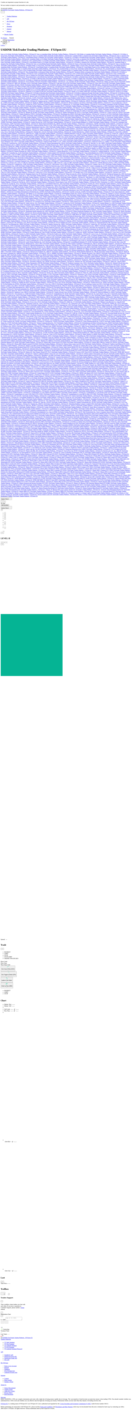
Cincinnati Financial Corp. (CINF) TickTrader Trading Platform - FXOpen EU (36, 161)
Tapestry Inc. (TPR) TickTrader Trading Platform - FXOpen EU (73, 306)
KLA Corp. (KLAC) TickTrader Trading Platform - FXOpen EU (99, 230)
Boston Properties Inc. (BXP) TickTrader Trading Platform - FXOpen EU (35, 151)
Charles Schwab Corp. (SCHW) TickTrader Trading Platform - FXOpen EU (76, 292)
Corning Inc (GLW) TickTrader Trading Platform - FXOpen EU (81, 203)
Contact (6, 1378)
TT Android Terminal (10, 1345)
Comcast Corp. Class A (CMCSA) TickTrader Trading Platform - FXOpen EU (30, 162)
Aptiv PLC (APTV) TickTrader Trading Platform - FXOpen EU (110, 138)
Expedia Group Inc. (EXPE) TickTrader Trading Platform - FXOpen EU (90, 191)
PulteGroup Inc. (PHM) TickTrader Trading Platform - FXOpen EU (48, 276)
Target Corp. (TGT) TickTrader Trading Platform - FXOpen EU (37, 305)
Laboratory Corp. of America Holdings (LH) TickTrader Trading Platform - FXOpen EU (106, 235)
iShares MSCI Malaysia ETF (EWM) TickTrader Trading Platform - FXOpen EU (31, 472)
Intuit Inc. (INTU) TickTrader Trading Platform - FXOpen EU (84, 221)
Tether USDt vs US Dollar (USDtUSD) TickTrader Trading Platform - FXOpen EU (66, 365)
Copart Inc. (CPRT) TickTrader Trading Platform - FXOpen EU (103, 169)
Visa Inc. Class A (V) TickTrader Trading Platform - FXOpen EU (81, 318)
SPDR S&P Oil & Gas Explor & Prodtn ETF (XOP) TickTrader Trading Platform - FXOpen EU (79, 350)
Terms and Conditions (46, 1407)
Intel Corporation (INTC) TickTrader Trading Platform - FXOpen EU (70, 106)
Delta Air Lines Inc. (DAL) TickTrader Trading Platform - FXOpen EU (86, 174)
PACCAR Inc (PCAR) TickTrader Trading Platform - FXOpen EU (106, 271)
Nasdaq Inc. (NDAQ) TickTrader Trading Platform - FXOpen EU (100, 260)
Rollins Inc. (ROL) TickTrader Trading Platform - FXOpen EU (77, 289)
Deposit (6, 1367)
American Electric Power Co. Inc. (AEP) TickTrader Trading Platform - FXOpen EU (57, 125)
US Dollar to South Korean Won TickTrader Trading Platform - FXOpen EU (51, 94)
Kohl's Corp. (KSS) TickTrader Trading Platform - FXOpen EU (72, 234)
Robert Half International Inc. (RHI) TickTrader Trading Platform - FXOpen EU (31, 287)
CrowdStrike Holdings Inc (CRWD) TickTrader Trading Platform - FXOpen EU (42, 397)
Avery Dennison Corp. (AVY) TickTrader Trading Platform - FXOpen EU (22, 141)
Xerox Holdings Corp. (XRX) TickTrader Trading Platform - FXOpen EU (104, 331)
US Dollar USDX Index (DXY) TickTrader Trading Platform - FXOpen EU (60, 366)
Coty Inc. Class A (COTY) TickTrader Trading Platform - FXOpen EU (106, 167)
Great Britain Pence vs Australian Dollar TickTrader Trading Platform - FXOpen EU (84, 420)
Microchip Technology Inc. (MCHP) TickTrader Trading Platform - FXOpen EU (53, 247)
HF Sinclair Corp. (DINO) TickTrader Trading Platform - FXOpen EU (84, 209)
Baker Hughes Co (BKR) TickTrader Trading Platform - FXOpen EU (102, 334)
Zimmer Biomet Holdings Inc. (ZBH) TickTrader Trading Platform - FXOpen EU (96, 332)
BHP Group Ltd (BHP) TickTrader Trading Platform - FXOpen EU (33, 418)
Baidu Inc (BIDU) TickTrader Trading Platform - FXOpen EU (50, 102)
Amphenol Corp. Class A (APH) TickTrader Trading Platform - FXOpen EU (70, 138)
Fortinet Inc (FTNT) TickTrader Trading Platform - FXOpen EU (44, 104)
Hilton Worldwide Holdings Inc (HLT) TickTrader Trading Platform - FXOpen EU (96, 211)
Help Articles (8, 1380)
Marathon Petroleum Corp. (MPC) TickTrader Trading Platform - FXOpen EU (94, 255)
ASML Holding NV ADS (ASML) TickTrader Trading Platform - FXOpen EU (107, 363)
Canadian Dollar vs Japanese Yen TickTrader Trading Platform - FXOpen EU (94, 55)
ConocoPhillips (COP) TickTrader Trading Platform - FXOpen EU (22, 167)
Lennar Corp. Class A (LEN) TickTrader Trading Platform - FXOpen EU (59, 235)
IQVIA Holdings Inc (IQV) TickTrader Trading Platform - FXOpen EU (76, 222)
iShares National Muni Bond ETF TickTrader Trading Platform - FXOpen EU (105, 488)
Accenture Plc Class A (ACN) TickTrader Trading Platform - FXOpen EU (100, 120)
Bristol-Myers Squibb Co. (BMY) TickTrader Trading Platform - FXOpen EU (105, 148)
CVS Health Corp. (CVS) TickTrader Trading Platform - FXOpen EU (92, 172)
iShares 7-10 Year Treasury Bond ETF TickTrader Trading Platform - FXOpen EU (101, 494)
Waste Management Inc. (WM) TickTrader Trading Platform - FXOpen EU (29, 328)
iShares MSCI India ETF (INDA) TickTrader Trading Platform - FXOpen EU (105, 383)
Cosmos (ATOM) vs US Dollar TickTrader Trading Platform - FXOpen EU (84, 378)
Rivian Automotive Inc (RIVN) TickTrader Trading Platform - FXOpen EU (100, 362)
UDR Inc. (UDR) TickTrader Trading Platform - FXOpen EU (89, 313)
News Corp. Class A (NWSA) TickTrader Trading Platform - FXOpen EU (40, 268)
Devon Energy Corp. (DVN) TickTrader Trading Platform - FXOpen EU (76, 182)
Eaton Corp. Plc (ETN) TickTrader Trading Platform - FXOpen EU (96, 188)
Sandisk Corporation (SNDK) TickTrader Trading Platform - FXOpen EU (77, 425)
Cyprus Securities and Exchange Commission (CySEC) (75, 1404)
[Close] (2, 1301)
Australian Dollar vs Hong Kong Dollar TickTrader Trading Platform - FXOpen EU (49, 386)
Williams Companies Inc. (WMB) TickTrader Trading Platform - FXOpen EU (73, 328)
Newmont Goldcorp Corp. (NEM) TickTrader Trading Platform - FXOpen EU (52, 261)
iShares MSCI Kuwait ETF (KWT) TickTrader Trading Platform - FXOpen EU (23, 470)
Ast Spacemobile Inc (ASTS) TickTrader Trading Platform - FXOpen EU (40, 452)
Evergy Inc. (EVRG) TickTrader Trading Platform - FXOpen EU (44, 190)
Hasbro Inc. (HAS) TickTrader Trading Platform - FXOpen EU (48, 208)
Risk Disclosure (8, 1394)
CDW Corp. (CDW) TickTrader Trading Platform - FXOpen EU (69, 156)
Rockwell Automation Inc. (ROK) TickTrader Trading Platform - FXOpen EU (36, 289)
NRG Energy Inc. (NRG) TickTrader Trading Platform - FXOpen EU (50, 264)
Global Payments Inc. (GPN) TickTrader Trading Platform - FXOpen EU (70, 204)
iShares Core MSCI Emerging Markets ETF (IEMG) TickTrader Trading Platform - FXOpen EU (53, 345)
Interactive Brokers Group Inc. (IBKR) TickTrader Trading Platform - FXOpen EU (98, 99)
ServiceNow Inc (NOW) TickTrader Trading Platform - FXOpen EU (83, 451)
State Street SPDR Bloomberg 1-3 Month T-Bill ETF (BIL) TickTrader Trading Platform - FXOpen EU (37, 430)
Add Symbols (4, 505)
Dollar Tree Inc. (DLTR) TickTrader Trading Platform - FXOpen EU (59, 179)
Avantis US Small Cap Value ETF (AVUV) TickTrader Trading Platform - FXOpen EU (96, 442)
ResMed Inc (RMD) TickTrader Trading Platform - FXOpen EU (26, 117)
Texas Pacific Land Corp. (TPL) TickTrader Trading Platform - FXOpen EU (75, 418)
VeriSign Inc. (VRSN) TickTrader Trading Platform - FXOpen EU (64, 321)
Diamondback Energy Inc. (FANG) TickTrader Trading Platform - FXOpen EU (84, 193)
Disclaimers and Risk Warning (64, 1407)
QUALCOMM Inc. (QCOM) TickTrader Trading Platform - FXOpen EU (102, 107)
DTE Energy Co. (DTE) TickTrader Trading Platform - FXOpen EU (88, 180)
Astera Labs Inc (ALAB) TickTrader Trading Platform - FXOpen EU (45, 449)
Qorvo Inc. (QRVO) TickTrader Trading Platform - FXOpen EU (63, 284)
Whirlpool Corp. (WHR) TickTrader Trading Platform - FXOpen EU (61, 326)
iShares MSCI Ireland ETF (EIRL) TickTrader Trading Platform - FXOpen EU (62, 468)
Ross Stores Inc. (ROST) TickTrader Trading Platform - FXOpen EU (28, 290)
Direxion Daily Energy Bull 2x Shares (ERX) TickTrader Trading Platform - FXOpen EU (39, 389)
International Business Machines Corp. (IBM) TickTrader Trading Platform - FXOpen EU (82, 217)
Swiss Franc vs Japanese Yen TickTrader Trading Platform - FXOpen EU (93, 59)
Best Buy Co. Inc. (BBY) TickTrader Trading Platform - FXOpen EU (110, 143)
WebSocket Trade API (10, 1358)
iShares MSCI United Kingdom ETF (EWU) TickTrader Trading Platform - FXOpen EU (33, 465)
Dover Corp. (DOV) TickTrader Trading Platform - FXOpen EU (97, 179)
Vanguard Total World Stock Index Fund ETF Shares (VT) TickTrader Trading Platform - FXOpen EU (43, 438)
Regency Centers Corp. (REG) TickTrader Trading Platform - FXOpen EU (22, 285)
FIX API (6, 1360)
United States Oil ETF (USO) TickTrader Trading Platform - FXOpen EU (58, 373)
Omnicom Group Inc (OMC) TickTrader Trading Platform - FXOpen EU (29, 269)
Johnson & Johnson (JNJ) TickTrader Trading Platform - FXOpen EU (28, 229)
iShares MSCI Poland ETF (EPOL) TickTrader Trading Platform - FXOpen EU (106, 454)
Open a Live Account (10, 1366)
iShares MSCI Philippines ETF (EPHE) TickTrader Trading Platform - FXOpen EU (99, 475)
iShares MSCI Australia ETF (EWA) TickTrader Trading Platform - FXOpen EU (69, 470)
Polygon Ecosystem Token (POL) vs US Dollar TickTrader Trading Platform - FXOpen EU (79, 376)
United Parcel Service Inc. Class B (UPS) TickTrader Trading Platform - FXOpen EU (91, 316)
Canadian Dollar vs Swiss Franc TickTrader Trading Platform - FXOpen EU (91, 65)
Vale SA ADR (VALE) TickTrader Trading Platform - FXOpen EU (22, 355)
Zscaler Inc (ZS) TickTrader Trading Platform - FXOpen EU (82, 397)
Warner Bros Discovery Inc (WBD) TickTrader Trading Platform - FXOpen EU (61, 363)
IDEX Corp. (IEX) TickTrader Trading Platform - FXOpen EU (88, 219)
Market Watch (5, 499)
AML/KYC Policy (9, 1391)
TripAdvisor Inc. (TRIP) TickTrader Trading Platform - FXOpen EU (111, 306)
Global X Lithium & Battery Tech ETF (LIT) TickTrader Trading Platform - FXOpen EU (58, 353)
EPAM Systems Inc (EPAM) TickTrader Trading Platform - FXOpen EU (101, 339)
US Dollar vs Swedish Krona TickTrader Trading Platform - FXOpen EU (93, 57)
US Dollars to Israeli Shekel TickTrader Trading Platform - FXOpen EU (89, 370)
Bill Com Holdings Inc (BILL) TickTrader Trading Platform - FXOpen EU (29, 399)
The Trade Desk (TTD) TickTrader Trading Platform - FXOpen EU (65, 400)
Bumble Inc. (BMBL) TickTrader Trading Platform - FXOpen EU (103, 400)
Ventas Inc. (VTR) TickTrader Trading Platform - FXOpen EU (18, 323)
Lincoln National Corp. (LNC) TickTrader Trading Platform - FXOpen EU (90, 238)
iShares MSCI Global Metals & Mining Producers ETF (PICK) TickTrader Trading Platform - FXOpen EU (67, 441)
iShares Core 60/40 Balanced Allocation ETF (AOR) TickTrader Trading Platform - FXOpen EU (57, 436)
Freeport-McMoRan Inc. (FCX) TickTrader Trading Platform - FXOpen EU (36, 195)
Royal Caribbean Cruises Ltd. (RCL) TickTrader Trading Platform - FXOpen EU (105, 284)
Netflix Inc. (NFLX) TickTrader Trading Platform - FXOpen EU (97, 101)
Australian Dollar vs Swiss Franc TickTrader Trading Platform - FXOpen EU (47, 65)
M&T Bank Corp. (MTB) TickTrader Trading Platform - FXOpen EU (45, 258)
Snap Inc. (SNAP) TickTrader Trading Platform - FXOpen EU (58, 402)
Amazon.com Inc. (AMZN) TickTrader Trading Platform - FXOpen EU (58, 101)
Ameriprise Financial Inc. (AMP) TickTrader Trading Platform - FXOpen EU (41, 135)
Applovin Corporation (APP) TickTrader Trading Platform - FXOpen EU (35, 425)
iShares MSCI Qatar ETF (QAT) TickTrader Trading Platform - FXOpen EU (36, 473)
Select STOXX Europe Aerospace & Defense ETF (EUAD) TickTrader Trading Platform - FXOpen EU (84, 439)
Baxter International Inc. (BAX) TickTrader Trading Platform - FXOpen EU (68, 143)
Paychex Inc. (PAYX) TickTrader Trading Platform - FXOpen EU (67, 271)
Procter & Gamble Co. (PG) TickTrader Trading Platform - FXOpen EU (56, 274)
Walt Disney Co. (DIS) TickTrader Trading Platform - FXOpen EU (105, 177)
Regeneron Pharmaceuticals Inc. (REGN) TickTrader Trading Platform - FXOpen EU (68, 285)
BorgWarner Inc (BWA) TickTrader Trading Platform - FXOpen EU (80, 114)
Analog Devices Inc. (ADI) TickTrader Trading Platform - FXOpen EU (51, 122)
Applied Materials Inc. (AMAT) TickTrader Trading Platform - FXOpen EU (93, 132)
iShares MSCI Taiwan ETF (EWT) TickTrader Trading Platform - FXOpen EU (61, 454)
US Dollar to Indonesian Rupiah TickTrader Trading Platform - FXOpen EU (95, 93)
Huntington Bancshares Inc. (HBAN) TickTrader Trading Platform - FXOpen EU (89, 208)
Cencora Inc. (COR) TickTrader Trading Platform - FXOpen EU (19, 120)
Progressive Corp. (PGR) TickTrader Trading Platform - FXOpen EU (97, 274)
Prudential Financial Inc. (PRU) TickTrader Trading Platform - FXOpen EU (86, 281)
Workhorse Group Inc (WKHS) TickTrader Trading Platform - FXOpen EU (62, 337)
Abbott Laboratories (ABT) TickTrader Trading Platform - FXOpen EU (58, 120)
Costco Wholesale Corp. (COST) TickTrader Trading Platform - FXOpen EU (63, 167)
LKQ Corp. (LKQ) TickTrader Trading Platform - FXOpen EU (98, 237)
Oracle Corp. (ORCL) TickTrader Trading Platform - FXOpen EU (69, 269)
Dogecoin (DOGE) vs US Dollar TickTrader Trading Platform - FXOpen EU (30, 376)
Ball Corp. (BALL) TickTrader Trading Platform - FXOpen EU (65, 148)
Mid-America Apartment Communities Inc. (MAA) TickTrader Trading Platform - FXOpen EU (95, 243)
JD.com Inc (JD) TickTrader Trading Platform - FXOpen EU (81, 433)
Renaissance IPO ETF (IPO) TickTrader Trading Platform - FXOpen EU (70, 444)
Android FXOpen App (10, 1372)
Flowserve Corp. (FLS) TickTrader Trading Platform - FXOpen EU (27, 198)
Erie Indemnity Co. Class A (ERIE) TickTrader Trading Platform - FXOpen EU (60, 412)
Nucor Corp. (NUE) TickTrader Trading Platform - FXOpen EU (86, 266)
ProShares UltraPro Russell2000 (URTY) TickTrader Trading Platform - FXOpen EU (25, 391)
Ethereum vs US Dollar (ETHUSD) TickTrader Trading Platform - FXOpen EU (48, 91)
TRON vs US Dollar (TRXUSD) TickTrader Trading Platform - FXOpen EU (58, 339)
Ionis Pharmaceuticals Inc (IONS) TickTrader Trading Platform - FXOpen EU (67, 117)
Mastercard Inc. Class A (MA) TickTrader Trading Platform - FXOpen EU (47, 243)
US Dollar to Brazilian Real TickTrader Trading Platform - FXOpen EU (53, 93)
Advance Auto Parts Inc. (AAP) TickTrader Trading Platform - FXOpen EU (71, 119)
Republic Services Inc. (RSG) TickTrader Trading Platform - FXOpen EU (69, 290)
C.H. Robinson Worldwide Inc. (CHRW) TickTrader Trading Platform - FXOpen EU (32, 159)
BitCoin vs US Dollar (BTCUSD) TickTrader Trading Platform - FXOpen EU (82, 88)
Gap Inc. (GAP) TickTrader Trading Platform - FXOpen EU (108, 204)
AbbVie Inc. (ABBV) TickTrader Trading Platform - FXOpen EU (111, 119)
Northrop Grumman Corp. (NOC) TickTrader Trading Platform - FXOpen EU (90, 263)
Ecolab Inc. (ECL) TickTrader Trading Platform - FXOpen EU (27, 183)
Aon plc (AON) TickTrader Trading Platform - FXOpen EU (36, 136)
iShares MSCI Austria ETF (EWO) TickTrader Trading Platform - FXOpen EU (23, 455)
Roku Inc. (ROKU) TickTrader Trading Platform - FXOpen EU (44, 405)
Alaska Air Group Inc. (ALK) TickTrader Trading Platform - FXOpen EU (104, 130)
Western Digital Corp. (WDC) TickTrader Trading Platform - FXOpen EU (67, 324)
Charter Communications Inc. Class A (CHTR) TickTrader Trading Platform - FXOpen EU (83, 159)
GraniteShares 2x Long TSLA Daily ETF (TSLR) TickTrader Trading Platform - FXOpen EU (74, 396)
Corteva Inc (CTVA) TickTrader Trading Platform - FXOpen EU (53, 172)
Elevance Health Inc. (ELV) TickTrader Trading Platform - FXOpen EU (21, 365)
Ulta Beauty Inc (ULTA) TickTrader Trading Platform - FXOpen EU (49, 315)
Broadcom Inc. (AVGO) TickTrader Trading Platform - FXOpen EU (111, 140)
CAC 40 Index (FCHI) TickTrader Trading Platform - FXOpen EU (85, 81)
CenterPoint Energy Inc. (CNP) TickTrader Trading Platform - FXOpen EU (22, 166)
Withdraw (7, 1369)
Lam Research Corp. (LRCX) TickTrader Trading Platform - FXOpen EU (90, 240)
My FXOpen (4, 1363)
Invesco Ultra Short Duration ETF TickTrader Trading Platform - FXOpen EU (23, 489)
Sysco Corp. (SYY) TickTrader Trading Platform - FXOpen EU (48, 302)
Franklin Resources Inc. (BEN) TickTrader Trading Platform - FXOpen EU (67, 145)
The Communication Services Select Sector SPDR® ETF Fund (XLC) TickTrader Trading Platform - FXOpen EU (41, 413)
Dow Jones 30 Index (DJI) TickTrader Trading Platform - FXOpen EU (34, 86)
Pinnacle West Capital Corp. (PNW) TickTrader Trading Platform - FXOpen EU (52, 279)
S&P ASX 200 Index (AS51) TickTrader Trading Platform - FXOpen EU (35, 83)
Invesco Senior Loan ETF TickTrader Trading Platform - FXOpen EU (57, 494)
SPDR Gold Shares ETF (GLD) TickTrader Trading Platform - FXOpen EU (101, 373)
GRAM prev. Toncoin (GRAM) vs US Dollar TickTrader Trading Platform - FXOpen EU (67, 374)
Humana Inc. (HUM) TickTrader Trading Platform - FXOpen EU (37, 217)
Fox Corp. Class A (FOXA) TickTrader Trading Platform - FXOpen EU (104, 198)
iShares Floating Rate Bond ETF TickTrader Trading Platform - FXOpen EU (60, 488)
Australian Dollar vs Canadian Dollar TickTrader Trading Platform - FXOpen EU (84, 70)
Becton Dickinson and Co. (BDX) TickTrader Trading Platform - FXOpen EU (23, 145)
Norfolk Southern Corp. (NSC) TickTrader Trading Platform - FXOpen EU (91, 264)
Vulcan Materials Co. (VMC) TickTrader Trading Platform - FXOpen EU (71, 319)
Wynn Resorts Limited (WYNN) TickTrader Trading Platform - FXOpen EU (104, 329)
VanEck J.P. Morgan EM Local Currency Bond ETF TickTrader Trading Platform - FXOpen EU (73, 489)
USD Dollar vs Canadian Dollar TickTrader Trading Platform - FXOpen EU (98, 54)
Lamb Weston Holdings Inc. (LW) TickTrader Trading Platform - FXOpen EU (48, 242)
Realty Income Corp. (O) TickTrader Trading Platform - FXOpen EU (81, 268)
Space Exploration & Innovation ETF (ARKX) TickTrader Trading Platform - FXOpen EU (90, 358)
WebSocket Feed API (10, 1356)
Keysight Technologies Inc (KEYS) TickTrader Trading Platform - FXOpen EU (106, 229)
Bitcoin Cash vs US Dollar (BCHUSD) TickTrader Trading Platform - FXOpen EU (53, 96)
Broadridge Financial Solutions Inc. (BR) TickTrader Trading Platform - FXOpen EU (25, 149)
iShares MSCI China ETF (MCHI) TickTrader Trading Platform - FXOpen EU (77, 472)
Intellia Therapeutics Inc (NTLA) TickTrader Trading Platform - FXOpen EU (85, 112)
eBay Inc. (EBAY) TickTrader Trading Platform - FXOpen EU (32, 106)
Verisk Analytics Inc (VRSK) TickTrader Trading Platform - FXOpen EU (24, 321)
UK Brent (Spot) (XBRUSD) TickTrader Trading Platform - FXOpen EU (76, 86)
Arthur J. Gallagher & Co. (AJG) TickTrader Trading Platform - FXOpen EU (61, 128)
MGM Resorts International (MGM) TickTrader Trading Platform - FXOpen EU (48, 250)
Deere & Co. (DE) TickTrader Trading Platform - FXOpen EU (37, 175)
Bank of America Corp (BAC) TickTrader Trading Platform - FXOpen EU (90, 102)
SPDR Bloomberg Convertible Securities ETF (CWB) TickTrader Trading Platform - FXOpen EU (42, 478)
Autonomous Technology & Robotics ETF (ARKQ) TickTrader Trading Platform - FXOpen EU (28, 357)
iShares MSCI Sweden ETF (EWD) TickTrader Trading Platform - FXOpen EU (69, 464)
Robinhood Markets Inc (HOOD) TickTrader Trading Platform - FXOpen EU (101, 360)
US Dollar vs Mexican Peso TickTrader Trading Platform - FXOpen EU (50, 78)
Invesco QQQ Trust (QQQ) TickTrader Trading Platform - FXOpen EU (96, 352)
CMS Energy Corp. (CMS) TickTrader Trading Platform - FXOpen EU (72, 164)
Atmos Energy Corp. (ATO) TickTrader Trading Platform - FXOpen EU (71, 140)
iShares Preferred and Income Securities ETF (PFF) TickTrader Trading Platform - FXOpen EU (46, 483)
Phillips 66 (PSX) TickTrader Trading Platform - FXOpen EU (36, 282)
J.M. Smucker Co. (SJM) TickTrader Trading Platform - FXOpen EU (34, 294)
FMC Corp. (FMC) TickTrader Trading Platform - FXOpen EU (65, 198)
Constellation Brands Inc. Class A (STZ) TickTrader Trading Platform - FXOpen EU (94, 298)
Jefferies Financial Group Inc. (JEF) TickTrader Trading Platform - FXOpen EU (66, 227)
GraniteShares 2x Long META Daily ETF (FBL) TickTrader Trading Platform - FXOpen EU (95, 394)
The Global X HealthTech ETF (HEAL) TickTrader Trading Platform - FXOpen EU (96, 381)
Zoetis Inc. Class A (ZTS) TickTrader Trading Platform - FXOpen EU (63, 334)
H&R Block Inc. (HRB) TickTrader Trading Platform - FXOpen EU (91, 214)
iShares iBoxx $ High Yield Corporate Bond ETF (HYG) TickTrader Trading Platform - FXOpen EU (80, 485)
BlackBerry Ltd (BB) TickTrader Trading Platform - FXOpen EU (60, 355)
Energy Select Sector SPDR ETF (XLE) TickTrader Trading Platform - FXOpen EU (83, 347)
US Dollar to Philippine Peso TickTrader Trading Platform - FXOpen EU (94, 94)
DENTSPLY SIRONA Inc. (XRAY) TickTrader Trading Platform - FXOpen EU (60, 331)
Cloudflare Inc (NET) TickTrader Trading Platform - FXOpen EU (96, 336)
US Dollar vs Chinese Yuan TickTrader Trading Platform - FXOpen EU (90, 421)
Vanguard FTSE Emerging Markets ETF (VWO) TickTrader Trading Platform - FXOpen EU (27, 481)
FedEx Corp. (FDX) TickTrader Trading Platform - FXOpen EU (76, 195)
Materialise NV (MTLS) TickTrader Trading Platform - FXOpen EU (92, 111)
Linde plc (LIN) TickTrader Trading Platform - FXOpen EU (63, 237)
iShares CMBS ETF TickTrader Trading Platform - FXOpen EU (73, 491)
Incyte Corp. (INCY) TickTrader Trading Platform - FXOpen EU (47, 221)
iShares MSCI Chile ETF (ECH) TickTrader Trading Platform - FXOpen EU (51, 460)
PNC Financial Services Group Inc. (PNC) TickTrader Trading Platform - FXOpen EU (96, 277)
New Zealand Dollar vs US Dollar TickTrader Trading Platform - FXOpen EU (51, 60)
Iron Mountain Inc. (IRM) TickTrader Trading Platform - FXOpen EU (28, 224)
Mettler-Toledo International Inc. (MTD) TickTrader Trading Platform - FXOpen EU (90, 258)
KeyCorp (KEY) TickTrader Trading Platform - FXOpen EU (65, 229)
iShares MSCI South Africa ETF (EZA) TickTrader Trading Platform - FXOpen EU (43, 459)
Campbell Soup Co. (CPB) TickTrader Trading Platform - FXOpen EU (21, 169)
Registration (11, 40)
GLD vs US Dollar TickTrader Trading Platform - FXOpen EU (91, 89)
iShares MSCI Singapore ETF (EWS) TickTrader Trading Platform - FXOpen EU (49, 467)
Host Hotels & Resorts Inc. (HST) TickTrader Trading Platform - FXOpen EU (88, 216)
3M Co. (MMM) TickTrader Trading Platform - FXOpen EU (64, 253)
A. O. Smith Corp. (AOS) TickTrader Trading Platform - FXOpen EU (73, 136)
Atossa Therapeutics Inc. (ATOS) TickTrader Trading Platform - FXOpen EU (101, 410)
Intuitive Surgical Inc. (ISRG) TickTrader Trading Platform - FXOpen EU (69, 224)
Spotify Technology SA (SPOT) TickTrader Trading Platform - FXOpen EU (106, 337)
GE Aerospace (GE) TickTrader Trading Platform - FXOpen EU (51, 201)
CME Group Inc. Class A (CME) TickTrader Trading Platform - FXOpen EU (75, 162)
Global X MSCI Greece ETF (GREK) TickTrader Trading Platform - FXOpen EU (69, 455)
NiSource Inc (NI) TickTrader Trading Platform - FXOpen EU (92, 261)
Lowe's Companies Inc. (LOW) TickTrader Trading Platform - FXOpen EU (47, 240)
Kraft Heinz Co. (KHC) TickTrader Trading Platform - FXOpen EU (20, 230)
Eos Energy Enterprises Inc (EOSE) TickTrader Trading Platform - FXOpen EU (37, 434)
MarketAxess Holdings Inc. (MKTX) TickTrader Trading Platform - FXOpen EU (53, 251)
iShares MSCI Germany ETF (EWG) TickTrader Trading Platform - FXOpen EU (96, 467)
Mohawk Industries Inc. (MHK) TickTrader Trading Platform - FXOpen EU (93, 250)
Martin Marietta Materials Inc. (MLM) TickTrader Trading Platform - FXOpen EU (100, 251)
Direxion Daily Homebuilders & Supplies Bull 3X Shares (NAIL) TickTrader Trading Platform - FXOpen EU (97, 389)
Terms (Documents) (10, 1388)
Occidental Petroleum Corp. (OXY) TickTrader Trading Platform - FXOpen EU (25, 271)
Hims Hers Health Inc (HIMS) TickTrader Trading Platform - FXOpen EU (52, 431)
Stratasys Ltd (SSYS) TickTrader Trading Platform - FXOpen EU (54, 111)
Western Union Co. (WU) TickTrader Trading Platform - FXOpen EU (23, 329)
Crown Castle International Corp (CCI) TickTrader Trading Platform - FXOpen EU (70, 154)
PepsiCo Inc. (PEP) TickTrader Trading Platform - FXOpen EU (65, 272)
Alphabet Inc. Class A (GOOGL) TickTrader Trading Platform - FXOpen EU (53, 99)
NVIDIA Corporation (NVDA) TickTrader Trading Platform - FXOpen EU (58, 107)
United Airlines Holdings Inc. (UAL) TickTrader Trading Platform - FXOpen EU (49, 313)
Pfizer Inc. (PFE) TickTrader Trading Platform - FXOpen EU (100, 272)
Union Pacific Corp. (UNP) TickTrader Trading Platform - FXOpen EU (46, 316)
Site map (3, 1397)
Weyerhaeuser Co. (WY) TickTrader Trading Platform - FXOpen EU (62, 329)
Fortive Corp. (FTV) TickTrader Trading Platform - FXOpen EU (100, 200)
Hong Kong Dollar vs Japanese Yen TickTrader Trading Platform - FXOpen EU (85, 75)
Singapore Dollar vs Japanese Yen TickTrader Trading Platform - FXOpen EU (97, 72)
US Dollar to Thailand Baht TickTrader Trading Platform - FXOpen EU (98, 96)
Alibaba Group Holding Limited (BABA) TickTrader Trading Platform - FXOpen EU (86, 98)
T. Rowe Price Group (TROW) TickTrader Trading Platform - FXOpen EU (22, 308)
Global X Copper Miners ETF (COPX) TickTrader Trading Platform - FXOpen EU (32, 428)
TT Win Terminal (9, 1344)
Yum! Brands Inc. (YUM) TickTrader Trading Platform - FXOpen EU (52, 332)
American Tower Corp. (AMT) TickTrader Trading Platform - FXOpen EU (84, 135)
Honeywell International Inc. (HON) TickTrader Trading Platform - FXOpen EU (56, 213)
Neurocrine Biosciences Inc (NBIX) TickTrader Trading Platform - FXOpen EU (88, 449)
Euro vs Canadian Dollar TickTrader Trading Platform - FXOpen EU (52, 55)
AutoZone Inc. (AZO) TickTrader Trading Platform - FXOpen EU (28, 143)
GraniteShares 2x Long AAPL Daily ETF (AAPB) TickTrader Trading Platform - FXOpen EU (77, 391)
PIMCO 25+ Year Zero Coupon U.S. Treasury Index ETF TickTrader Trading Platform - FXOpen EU (90, 493)
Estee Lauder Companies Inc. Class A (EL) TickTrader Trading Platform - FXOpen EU (61, 185)
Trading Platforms (6, 1339)
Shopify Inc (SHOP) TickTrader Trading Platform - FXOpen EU (108, 365)
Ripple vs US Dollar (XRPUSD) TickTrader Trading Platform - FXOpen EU (93, 91)
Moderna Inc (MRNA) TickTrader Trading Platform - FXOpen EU (60, 340)
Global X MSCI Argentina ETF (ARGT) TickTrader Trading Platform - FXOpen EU (73, 384)
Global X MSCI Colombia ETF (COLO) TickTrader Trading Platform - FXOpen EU (32, 457)
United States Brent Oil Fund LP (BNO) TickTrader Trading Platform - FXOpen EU (92, 430)
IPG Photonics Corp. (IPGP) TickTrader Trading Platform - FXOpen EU (35, 222)
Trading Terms (8, 1389)
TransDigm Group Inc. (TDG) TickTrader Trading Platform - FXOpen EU (47, 303)
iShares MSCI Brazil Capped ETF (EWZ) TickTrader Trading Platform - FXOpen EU (38, 344)
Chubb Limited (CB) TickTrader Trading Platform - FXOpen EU (65, 153)
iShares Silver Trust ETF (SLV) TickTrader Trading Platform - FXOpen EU (47, 371)
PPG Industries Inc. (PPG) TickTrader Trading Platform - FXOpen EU (96, 279)
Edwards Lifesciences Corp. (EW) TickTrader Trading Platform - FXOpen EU (85, 190)
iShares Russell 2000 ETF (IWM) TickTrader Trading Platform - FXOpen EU (93, 478)
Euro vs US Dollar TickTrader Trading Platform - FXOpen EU (18, 54)
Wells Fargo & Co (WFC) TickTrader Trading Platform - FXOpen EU (64, 109)
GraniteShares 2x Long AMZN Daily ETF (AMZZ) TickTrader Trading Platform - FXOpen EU (58, 392)
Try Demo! (4, 38)
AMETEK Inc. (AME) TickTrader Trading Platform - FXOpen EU (45, 133)
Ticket (22, 1307)
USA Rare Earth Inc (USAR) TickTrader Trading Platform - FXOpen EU (77, 428)
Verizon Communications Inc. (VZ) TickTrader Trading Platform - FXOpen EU (59, 323)
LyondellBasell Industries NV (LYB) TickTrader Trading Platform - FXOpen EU (94, 242)
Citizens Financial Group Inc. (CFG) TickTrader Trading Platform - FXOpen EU (66, 157)
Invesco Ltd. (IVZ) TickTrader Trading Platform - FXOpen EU (57, 225)
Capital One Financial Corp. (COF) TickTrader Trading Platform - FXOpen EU (66, 166)
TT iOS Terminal (9, 1347)
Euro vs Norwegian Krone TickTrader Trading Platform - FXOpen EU (95, 64)
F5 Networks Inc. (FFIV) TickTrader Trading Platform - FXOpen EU (22, 196)
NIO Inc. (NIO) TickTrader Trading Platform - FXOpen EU (20, 107)
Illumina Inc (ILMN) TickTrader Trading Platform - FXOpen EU (44, 112)
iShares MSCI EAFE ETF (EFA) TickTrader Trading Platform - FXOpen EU (76, 481)
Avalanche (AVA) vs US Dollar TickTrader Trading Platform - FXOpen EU (81, 379)
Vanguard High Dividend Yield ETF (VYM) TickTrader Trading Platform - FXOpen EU (33, 347)
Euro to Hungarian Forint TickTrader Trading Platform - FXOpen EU (96, 368)
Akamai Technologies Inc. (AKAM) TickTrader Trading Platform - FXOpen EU (106, 128)
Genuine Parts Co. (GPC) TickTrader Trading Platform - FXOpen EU (29, 204)
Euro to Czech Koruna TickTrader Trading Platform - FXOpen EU (49, 370)
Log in (3, 45)
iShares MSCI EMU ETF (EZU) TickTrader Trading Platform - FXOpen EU (62, 462)
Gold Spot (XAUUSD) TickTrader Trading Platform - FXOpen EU (75, 83)
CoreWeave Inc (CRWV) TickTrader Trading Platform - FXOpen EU (89, 446)
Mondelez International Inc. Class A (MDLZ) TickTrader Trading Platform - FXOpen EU (51, 248)
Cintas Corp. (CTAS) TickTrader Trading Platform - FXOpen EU (87, 170)
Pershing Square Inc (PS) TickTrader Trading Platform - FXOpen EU (94, 486)
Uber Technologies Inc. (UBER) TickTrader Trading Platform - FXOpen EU (106, 109)
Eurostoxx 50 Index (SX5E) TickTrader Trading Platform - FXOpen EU (28, 85)
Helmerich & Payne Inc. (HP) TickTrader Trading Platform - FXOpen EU (100, 213)
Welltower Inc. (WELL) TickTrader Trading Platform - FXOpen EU (22, 326)
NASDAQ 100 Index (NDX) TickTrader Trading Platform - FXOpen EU (71, 85)
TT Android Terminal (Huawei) (13, 1349)
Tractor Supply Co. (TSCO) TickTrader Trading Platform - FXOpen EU (108, 308)
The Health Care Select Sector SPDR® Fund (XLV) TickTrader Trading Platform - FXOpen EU (35, 415)
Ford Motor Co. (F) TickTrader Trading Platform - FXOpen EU (44, 193)
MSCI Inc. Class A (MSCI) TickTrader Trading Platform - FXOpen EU (88, 256)
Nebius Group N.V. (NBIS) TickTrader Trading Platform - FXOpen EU (80, 434)
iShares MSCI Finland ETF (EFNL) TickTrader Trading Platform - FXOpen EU (80, 457)
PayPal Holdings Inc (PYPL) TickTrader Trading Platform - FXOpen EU (24, 284)
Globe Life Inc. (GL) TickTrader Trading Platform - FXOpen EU (44, 203)
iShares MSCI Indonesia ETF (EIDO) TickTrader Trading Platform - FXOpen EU (64, 476)
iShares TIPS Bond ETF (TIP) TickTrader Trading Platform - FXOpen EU (29, 485)
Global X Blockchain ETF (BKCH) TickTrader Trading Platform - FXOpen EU (48, 381)
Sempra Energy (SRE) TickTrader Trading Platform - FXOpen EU (94, 297)
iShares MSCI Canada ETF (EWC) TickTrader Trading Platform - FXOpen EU (23, 464)
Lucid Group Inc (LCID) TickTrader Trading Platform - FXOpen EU (59, 362)
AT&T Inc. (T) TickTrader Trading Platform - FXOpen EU (83, 302)
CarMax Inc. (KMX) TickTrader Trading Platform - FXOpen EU (93, 232)
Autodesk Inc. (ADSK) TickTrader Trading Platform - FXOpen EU (104, 123)
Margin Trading (8, 34)
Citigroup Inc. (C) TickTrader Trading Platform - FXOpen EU (80, 104)
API (2, 1352)
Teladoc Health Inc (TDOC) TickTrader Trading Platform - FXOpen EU (39, 114)
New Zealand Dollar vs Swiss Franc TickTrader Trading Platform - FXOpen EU (79, 68)
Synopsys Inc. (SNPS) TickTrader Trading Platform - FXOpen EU (64, 295)
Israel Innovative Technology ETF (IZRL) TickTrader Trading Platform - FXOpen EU (38, 358)
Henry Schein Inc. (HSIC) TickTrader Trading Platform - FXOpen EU (46, 216)
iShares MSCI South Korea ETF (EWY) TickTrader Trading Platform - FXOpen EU (55, 360)
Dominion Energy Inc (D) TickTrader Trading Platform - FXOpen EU (46, 174)
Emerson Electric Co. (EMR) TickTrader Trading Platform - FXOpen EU (21, 187)
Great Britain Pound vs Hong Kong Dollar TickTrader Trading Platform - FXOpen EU (98, 386)
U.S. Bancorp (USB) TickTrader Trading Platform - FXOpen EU (44, 318)
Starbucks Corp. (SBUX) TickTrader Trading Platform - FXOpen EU (34, 292)
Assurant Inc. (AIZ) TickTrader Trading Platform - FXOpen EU (21, 128)
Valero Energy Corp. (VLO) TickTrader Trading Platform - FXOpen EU (29, 319)
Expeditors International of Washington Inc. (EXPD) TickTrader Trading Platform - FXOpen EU (41, 191)
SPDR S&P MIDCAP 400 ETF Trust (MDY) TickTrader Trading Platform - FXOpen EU (58, 480)
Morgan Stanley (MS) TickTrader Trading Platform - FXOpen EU (49, 256)
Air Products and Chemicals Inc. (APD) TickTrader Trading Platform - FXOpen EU (24, 138)
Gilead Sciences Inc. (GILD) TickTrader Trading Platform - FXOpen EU (90, 201)
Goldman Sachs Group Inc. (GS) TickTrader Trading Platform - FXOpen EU (56, 206)
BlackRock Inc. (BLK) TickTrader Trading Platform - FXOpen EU (27, 148)
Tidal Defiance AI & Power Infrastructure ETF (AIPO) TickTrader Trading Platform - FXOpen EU (42, 442)
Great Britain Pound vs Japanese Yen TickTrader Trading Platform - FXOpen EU (49, 57)
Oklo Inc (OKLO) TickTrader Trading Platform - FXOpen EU (51, 446)
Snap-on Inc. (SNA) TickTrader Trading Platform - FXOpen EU (26, 295)
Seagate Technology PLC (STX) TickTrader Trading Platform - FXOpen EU (47, 298)
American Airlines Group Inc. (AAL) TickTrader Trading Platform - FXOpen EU (26, 119)
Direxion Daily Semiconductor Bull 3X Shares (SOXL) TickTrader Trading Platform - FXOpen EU (68, 387)
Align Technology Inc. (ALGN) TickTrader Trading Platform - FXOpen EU (61, 130)
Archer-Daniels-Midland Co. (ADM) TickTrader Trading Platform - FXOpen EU (95, 122)
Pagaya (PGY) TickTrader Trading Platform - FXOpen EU (47, 433)
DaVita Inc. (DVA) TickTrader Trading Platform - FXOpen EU (37, 182)
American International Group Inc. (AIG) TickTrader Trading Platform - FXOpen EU (50, 127)
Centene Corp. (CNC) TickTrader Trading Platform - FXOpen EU (111, 164)
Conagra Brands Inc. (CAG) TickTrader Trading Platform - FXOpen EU (77, 151)
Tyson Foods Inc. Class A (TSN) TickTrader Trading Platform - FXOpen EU (84, 310)
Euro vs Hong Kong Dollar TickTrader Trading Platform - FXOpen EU (93, 73)
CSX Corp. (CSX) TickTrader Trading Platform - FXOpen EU (50, 170)
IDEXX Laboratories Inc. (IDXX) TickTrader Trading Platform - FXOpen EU (48, 219)
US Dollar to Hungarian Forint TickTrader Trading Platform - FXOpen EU (55, 368)
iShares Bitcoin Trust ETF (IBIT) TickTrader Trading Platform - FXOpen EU (48, 421)
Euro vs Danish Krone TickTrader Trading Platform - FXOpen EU (53, 73)
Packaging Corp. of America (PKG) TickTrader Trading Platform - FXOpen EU (90, 276)
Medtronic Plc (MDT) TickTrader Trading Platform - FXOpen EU (95, 248)
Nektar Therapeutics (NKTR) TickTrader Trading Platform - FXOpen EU (47, 263)
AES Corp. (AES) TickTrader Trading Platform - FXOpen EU (99, 125)
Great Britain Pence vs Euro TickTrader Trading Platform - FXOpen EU (39, 420)
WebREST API (8, 1355)
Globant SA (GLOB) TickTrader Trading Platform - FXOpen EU (27, 400)
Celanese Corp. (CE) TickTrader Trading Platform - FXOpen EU (106, 156)
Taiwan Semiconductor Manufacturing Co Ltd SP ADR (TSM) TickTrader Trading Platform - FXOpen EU (31, 310)
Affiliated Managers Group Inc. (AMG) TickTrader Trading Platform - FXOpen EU (88, 133)
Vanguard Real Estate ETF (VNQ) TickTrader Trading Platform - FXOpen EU (106, 480)
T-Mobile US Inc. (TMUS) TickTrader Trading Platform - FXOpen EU (34, 306)
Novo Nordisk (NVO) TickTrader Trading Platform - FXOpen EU (78, 426)
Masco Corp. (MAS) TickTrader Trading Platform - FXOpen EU (98, 245)
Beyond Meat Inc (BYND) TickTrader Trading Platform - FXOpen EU (72, 115)
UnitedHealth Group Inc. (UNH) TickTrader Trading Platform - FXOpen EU (91, 315)
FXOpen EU (4, 1404)
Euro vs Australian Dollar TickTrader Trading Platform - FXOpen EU (56, 54)
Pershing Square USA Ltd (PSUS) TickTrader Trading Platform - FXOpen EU (52, 486)
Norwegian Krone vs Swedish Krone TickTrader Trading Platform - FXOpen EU (49, 77)
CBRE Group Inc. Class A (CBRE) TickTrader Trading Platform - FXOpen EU (23, 154)
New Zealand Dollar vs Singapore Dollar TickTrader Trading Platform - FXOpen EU (50, 72)
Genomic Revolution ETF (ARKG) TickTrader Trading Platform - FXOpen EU (78, 357)
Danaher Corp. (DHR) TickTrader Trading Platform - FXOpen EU (66, 177)
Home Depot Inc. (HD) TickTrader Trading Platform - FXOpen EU (45, 209)
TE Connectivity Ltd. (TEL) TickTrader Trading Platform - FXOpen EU (89, 303)
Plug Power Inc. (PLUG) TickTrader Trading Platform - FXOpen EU (71, 399)
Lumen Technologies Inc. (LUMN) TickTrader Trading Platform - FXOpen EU (67, 407)
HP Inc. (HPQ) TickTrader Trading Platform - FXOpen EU (55, 214)
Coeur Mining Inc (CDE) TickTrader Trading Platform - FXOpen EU (51, 447)
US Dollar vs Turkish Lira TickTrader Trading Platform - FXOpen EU (46, 80)
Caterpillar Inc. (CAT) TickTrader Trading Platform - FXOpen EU (28, 153)
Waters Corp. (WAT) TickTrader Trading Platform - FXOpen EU (26, 324)
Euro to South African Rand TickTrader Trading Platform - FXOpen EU (102, 366)
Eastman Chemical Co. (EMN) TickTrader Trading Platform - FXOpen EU (108, 185)
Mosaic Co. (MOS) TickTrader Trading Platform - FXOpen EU (54, 255)
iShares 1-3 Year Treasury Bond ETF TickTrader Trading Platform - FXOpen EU (37, 493)
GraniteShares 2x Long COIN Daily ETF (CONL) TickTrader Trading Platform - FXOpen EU (41, 394)
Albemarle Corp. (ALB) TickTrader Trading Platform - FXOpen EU (20, 130)
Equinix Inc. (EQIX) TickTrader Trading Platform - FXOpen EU (102, 187)
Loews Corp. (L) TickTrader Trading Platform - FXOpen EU (108, 234)
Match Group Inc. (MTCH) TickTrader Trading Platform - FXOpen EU (28, 408)
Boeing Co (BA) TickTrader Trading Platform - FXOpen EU (18, 111)
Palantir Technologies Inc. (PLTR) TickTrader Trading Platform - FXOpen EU (99, 402)
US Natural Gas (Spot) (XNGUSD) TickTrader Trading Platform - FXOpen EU (37, 88)
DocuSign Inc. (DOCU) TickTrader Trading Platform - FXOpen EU (81, 405)
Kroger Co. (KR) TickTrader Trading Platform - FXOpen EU (36, 234)
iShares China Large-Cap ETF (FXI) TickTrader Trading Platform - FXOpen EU (87, 344)
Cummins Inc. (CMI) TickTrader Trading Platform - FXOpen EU (32, 164)
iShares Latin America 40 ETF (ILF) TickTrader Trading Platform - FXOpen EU (31, 439)
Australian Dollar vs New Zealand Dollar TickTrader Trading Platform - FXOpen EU (98, 60)
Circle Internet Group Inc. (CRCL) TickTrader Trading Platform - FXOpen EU (36, 426)
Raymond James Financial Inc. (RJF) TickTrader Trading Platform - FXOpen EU (77, 287)
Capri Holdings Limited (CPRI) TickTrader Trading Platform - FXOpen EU (62, 169)
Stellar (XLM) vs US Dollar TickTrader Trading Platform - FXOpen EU (39, 379)
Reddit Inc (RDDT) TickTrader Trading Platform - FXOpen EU (89, 447)
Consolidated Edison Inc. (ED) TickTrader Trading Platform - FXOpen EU (66, 183)
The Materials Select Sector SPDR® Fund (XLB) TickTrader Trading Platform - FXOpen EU (90, 415)
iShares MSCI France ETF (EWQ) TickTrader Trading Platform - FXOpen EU (107, 468)
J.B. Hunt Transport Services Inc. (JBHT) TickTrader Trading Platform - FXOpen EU (99, 225)
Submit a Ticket (8, 1382)
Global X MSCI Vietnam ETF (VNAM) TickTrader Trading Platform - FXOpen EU (25, 384)
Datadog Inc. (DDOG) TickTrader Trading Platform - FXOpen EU (50, 404)
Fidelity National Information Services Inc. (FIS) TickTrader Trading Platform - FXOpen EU (69, 196)
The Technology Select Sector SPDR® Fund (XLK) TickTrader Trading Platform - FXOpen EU (70, 417)
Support (3, 1375)
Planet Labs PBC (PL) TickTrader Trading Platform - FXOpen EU (45, 451)
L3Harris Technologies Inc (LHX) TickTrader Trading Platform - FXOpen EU (23, 237)
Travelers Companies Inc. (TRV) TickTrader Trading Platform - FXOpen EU (66, 308)
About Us (3, 1385)
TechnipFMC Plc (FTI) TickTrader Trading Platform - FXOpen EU (62, 200)
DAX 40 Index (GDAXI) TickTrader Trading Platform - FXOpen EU (45, 81)
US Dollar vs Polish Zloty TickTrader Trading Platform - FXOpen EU (91, 78)
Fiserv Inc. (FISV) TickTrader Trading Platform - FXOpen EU (87, 371)
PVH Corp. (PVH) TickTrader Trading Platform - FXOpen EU (72, 282)
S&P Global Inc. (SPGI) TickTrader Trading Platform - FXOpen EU (55, 297)
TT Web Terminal (9, 1342)
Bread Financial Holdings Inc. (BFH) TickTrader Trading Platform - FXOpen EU (62, 123)
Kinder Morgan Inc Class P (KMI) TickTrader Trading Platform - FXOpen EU (52, 232)
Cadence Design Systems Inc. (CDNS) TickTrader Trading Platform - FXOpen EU (26, 156)
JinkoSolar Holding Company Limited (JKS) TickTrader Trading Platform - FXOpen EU (94, 404)
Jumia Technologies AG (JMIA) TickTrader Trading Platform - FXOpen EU (30, 115)
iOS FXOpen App (9, 1371)
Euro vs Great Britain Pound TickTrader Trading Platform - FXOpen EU (54, 64)
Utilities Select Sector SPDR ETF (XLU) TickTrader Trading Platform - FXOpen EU (27, 350)
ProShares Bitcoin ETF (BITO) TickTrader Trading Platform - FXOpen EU (40, 423)
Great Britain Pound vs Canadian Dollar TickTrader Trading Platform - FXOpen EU (60, 67)
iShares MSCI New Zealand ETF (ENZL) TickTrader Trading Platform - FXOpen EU (50, 475)
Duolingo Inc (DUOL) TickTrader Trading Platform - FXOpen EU (93, 431)
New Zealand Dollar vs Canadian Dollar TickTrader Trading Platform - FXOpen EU (32, 68)
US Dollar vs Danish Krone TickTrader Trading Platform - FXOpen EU (92, 77)
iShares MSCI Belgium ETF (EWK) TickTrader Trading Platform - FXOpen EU (107, 462)
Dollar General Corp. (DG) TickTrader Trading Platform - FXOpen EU (75, 175)
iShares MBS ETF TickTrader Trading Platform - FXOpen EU (37, 491)
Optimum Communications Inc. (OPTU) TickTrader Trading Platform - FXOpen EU (54, 410)
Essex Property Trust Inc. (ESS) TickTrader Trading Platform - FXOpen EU (54, 188)
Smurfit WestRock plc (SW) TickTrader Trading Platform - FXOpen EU (82, 423)
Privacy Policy (8, 1393)
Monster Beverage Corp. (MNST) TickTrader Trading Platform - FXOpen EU (104, 253)
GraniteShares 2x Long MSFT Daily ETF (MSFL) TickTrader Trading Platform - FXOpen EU (76, 408)
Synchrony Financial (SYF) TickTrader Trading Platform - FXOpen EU (102, 300)
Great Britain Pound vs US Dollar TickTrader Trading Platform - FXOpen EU (51, 62)
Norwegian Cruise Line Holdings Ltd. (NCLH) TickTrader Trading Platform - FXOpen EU (55, 260)
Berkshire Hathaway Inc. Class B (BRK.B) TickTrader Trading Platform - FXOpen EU (74, 149)
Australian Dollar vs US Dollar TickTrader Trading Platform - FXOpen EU (51, 59)
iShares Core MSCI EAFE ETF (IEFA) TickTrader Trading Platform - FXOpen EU (83, 465)
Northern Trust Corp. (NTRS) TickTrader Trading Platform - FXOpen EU (47, 266)
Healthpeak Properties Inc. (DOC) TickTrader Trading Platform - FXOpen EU (55, 336)
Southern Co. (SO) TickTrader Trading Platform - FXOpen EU (101, 295)
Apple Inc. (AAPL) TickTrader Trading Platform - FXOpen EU (44, 98)
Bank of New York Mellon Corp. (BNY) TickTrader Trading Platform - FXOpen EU (69, 146)
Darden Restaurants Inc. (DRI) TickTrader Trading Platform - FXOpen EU (47, 180)
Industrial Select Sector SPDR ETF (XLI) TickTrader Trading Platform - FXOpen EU (54, 349)
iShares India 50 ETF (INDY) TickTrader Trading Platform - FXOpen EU (62, 383)
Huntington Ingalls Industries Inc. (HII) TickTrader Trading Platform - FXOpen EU (49, 211)
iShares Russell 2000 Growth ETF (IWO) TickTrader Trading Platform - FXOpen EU (103, 355)
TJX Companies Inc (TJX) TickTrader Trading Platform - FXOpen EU (76, 305)
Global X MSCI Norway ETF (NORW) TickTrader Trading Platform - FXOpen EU (91, 459)
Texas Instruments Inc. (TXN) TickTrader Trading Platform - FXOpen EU (52, 311)
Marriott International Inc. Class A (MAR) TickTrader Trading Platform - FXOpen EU (54, 245)
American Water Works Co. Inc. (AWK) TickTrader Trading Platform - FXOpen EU (67, 141)
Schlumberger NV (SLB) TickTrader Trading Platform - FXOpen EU (73, 294)
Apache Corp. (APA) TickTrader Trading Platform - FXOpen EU (112, 136)
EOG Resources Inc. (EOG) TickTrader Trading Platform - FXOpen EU (63, 187)
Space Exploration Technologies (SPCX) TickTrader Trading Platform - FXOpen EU (85, 452)
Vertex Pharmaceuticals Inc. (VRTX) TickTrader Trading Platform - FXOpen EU (106, 321)
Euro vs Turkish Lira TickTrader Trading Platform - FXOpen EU (44, 75)
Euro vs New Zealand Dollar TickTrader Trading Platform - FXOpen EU (40, 70)
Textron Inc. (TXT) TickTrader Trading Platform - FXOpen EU (92, 311)
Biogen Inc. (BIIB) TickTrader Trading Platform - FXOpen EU (26, 146)
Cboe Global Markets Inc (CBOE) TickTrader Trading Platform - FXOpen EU (106, 153)
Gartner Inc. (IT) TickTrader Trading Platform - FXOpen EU (108, 224)
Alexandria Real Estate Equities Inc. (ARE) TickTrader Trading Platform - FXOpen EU (25, 140)
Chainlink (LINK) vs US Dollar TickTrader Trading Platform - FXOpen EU (40, 378)
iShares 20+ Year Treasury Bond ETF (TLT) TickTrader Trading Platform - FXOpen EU (51, 352)
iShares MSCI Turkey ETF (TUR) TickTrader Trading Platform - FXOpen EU (80, 473)
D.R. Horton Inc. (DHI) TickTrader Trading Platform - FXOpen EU (27, 177)
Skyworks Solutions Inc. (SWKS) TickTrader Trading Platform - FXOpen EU (59, 300)
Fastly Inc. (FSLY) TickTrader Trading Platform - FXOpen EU (26, 407)
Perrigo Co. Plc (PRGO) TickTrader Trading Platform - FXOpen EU (45, 281)
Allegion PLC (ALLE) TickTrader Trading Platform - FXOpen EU (52, 132)
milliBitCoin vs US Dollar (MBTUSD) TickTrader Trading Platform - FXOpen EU (49, 89)
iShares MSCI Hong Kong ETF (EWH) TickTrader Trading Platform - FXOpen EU (68, 342)
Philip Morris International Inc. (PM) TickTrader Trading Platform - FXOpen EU (49, 277)
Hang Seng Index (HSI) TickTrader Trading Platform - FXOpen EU (98, 340)
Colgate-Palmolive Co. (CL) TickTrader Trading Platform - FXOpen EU (80, 161)
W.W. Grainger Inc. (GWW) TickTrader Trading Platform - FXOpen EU (98, 206)
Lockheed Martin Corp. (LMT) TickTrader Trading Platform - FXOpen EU (47, 238)
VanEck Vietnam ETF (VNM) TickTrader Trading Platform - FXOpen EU (95, 460)
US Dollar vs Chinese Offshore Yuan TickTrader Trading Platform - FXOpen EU (89, 80)
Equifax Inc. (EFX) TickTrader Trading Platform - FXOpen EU (106, 183)
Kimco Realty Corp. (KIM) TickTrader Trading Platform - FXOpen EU (60, 230)
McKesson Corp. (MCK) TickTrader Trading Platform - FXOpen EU (96, 247)
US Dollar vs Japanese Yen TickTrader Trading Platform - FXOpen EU (94, 62)
